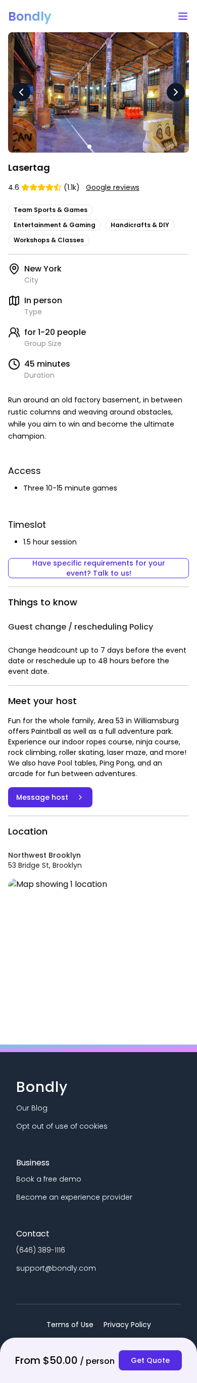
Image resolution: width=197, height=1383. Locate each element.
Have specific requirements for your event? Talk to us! (98, 568)
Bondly (30, 16)
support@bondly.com (56, 1268)
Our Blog (31, 1108)
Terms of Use (69, 1325)
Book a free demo (48, 1179)
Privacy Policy (127, 1325)
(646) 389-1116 (40, 1250)
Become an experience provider (74, 1197)
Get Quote (150, 1360)
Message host (42, 797)
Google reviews (112, 187)
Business (33, 1162)
